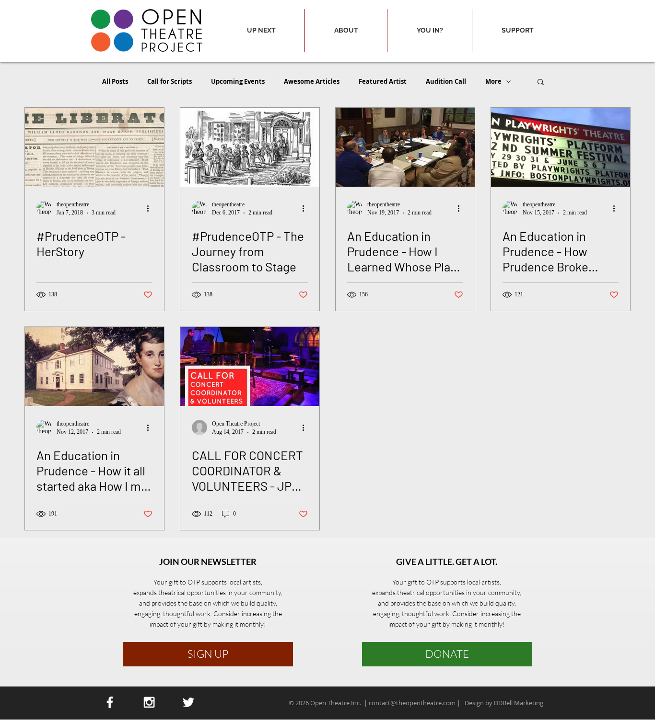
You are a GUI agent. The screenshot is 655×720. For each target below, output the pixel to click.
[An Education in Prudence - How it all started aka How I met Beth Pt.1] (94, 366)
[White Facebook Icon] (109, 702)
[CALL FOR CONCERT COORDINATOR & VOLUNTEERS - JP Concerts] (249, 366)
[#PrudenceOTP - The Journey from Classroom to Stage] (249, 147)
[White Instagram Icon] (149, 702)
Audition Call (446, 81)
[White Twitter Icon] (188, 702)
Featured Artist (383, 81)
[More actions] (151, 208)
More (493, 81)
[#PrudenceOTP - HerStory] (94, 147)
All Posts (115, 81)
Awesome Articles (311, 81)
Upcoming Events (238, 81)
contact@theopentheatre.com (412, 702)
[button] (261, 30)
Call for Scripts (169, 81)
